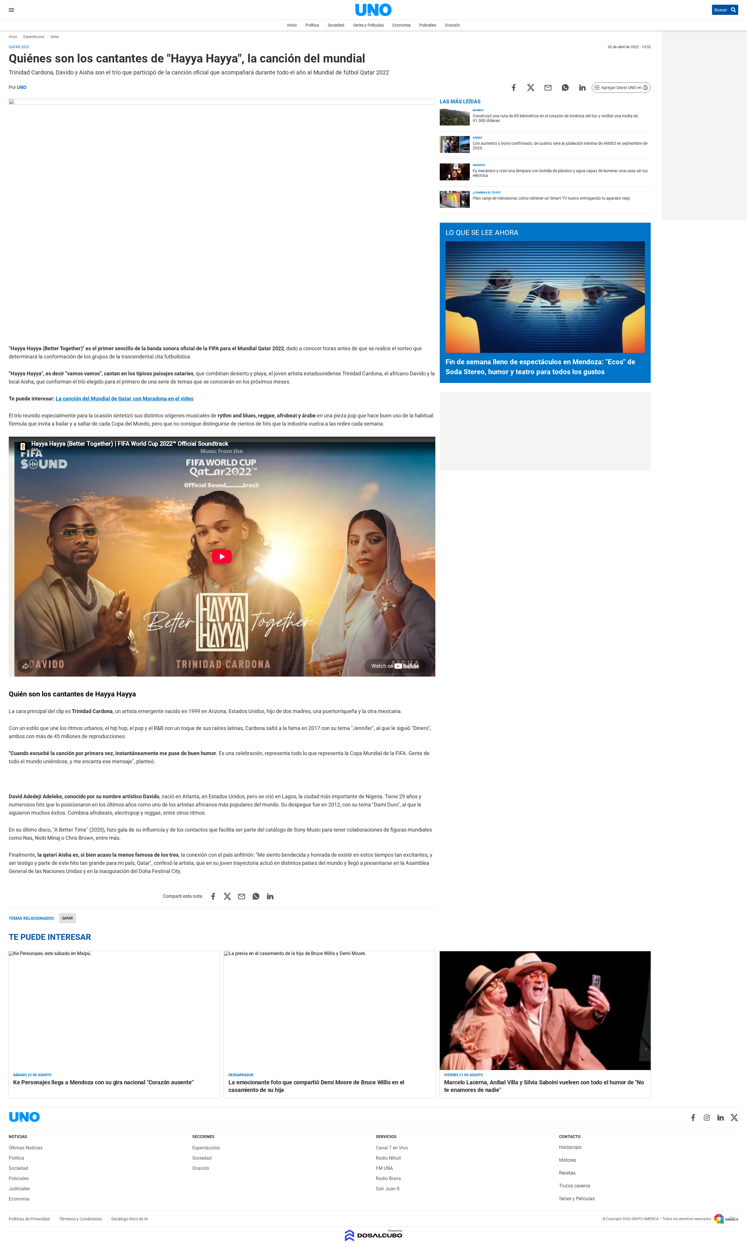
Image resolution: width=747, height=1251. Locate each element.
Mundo (478, 110)
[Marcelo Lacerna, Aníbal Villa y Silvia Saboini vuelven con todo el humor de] (545, 1010)
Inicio (292, 25)
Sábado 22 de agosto (32, 1075)
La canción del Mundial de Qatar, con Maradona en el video (124, 398)
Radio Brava (388, 1178)
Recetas (567, 1173)
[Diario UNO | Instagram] (707, 1117)
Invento (479, 165)
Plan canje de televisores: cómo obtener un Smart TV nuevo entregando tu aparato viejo (551, 198)
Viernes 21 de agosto (463, 1075)
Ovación (452, 25)
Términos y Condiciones (81, 1219)
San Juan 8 (387, 1188)
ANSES (477, 137)
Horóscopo (570, 1147)
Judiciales (19, 1188)
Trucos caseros (574, 1186)
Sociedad (336, 25)
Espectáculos (206, 1148)
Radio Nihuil (388, 1158)
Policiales (427, 25)
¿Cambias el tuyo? (487, 192)
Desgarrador (241, 1075)
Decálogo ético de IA (129, 1219)
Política (312, 25)
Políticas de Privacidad (29, 1219)
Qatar (67, 918)
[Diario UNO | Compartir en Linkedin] (582, 87)
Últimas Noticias (26, 1148)
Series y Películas (368, 25)
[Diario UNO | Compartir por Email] (547, 87)
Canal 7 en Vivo (392, 1148)
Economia (401, 25)
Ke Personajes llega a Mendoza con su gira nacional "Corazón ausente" (103, 1082)
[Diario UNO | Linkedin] (721, 1117)
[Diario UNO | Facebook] (693, 1117)
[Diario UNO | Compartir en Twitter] (530, 87)
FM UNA (384, 1168)
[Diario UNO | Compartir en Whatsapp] (565, 87)
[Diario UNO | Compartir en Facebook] (513, 87)
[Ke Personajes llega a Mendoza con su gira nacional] (114, 1010)
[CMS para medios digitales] (373, 1236)
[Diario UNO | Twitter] (734, 1117)
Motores (567, 1160)
